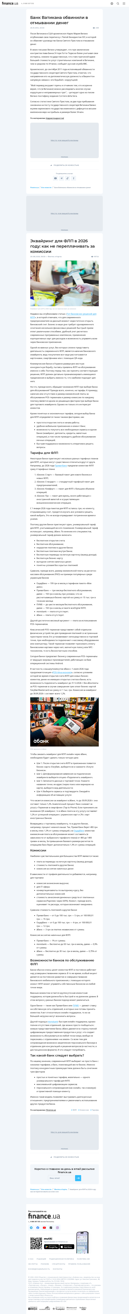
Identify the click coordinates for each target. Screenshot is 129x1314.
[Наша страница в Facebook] (38, 1228)
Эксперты (33, 1264)
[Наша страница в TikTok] (51, 1228)
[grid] (64, 696)
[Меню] (124, 3)
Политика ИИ (83, 1259)
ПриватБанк (61, 465)
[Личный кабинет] (112, 3)
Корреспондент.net (55, 118)
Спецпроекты (58, 1264)
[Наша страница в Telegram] (31, 1228)
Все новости (46, 187)
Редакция (41, 1259)
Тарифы (94, 1110)
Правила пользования (79, 1264)
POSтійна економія (62, 672)
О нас (31, 1259)
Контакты (57, 1269)
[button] (78, 1178)
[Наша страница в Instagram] (57, 1228)
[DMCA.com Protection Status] (32, 1311)
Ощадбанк (79, 830)
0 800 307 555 (28, 3)
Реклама (45, 1264)
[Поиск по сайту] (118, 3)
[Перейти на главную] (10, 4)
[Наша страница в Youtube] (44, 1228)
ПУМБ (76, 1005)
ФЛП (74, 1110)
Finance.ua (34, 187)
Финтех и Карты (55, 257)
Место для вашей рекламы (64, 140)
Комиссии (83, 1110)
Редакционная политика (61, 1259)
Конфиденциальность (39, 1269)
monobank (53, 1021)
